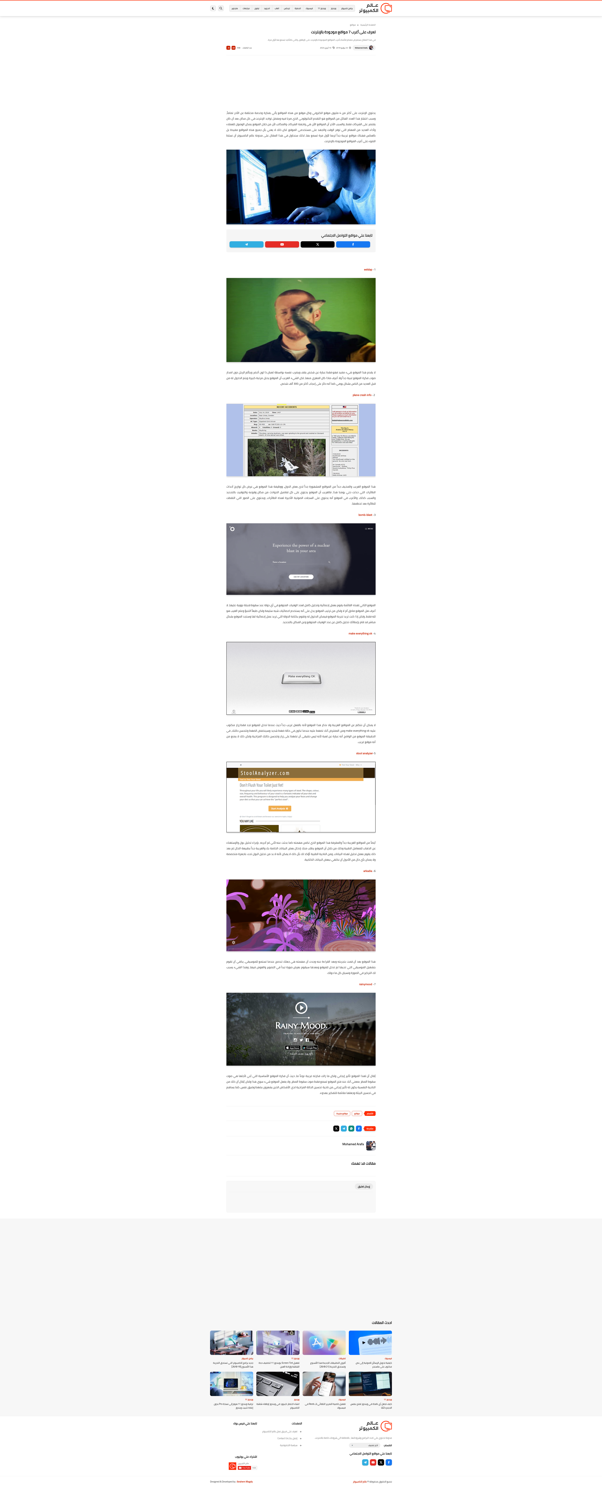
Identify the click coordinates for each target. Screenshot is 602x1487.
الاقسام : (387, 1445)
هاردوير (235, 8)
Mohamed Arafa (361, 48)
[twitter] (318, 244)
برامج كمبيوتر (347, 8)
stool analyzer (364, 753)
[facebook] (353, 244)
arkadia (367, 870)
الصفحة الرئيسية (368, 25)
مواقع (353, 25)
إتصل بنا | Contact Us (287, 1438)
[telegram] (247, 244)
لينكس (287, 8)
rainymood (365, 984)
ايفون (256, 8)
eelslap (368, 269)
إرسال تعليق (364, 1186)
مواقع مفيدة (342, 1113)
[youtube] (282, 244)
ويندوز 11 (322, 8)
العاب (277, 8)
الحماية (298, 8)
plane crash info (362, 395)
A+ (233, 48)
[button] (359, 1129)
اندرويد (267, 8)
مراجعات (246, 8)
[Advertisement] (301, 85)
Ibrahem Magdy (245, 1481)
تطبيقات (342, 1358)
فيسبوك (309, 8)
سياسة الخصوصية (288, 1445)
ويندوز (333, 8)
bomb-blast (365, 514)
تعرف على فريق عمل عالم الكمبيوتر (279, 1431)
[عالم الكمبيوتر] (375, 8)
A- (228, 48)
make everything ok (361, 633)
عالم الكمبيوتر (360, 1481)
